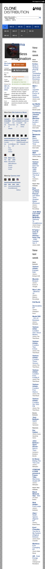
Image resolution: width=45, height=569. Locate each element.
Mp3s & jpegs (20, 70)
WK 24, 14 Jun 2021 (7, 88)
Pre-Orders (10, 18)
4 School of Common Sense (22, 84)
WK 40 (6, 35)
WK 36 (6, 31)
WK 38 (23, 31)
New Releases (9, 17)
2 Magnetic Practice (19, 82)
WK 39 (31, 31)
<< (5, 27)
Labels (7, 20)
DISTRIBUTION (16, 10)
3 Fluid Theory (17, 80)
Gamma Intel (15, 176)
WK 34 (28, 27)
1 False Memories (18, 76)
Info (14, 20)
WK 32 (12, 27)
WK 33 (20, 27)
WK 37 (15, 31)
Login (42, 1)
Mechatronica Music (19, 112)
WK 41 (15, 35)
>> (21, 35)
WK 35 (37, 27)
